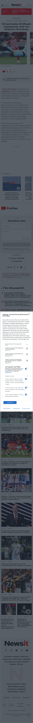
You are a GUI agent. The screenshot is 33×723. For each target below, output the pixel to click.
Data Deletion (7, 408)
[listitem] (16, 344)
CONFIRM (10, 402)
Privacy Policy (26, 408)
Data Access (16, 408)
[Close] (29, 314)
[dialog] (16, 361)
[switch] (26, 348)
